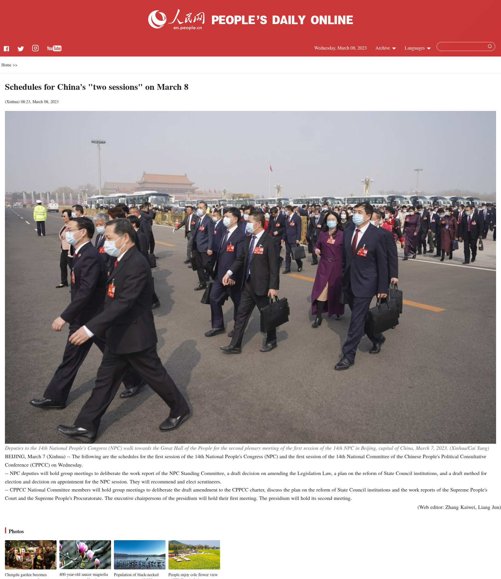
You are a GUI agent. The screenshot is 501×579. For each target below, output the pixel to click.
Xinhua (12, 101)
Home (6, 64)
